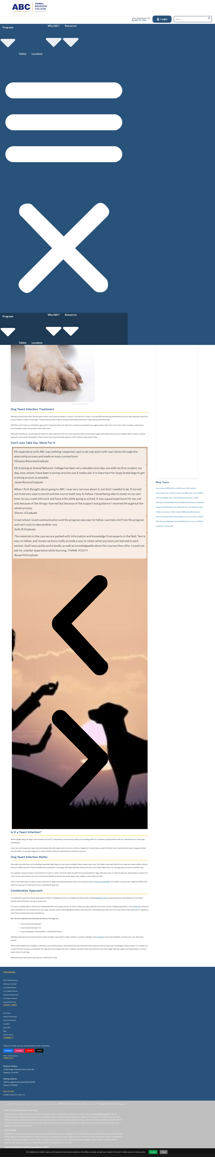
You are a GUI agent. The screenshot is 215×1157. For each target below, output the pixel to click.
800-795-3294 (8, 1091)
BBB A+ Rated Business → (11, 1056)
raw (90, 881)
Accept (153, 1152)
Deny (164, 1152)
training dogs (165, 493)
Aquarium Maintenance (10, 995)
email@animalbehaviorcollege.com (14, 1095)
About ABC (7, 1027)
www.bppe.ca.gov (101, 1114)
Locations (37, 53)
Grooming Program (9, 987)
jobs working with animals (170, 517)
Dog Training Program (10, 980)
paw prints (174, 488)
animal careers (194, 493)
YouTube (30, 1050)
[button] (64, 184)
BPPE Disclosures (66, 1104)
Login (163, 19)
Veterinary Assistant (10, 984)
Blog (4, 1031)
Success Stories (8, 1035)
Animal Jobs (174, 507)
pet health (178, 512)
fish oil (137, 906)
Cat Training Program (10, 991)
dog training (162, 488)
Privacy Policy (81, 1104)
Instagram (19, 1050)
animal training (175, 521)
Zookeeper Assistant (10, 998)
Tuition (22, 53)
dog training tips (179, 493)
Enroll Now (6, 1013)
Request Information (10, 1017)
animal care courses (191, 521)
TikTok (39, 1050)
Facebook (8, 1050)
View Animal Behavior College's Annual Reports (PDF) (26, 1147)
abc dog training (173, 498)
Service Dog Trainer (9, 1002)
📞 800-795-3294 (139, 20)
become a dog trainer (190, 517)
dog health (177, 502)
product (100, 937)
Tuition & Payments (9, 1020)
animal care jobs (187, 507)
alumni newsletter (191, 502)
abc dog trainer (166, 512)
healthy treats (102, 898)
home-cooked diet (102, 881)
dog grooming (165, 502)
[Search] (209, 18)
